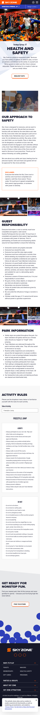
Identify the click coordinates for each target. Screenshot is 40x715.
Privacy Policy (9, 707)
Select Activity (6, 406)
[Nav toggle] (37, 2)
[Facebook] (20, 655)
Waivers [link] (23, 667)
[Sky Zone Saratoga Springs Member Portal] (33, 2)
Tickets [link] (6, 667)
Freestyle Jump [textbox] (9, 410)
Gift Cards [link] (7, 675)
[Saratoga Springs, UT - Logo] (13, 2)
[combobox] (20, 410)
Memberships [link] (8, 671)
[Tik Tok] (24, 655)
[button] (10, 7)
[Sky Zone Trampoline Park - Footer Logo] (20, 650)
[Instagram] (15, 655)
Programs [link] (23, 675)
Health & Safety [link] (26, 671)
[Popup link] (20, 101)
